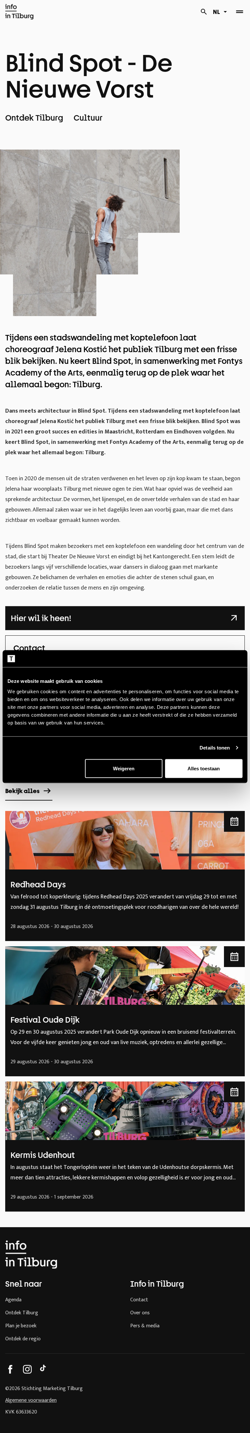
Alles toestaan (204, 768)
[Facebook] (10, 1369)
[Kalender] (204, 12)
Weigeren (123, 768)
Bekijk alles (22, 791)
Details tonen (215, 747)
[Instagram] (27, 1369)
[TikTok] (44, 1369)
